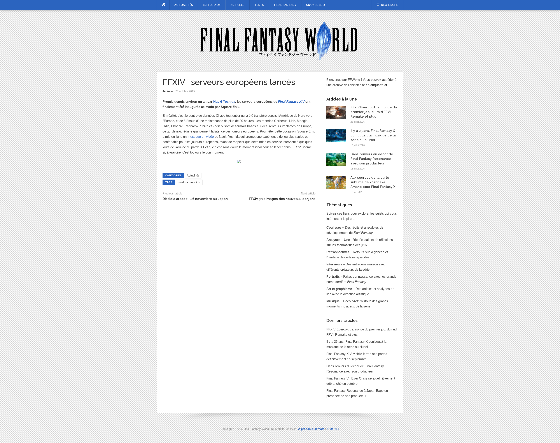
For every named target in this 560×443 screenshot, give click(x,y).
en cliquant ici (376, 85)
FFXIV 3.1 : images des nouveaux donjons (282, 199)
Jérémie (168, 91)
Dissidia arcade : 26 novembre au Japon (195, 199)
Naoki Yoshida (224, 101)
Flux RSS (333, 429)
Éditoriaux (212, 5)
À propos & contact (311, 429)
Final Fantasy (285, 5)
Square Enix (315, 5)
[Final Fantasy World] (280, 40)
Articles (238, 5)
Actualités (183, 5)
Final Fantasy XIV (189, 182)
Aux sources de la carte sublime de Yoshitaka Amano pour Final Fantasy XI (373, 182)
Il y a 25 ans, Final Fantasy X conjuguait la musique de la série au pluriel (373, 135)
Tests (259, 5)
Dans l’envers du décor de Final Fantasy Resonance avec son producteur (371, 158)
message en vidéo (200, 136)
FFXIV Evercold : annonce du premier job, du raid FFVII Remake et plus (373, 111)
